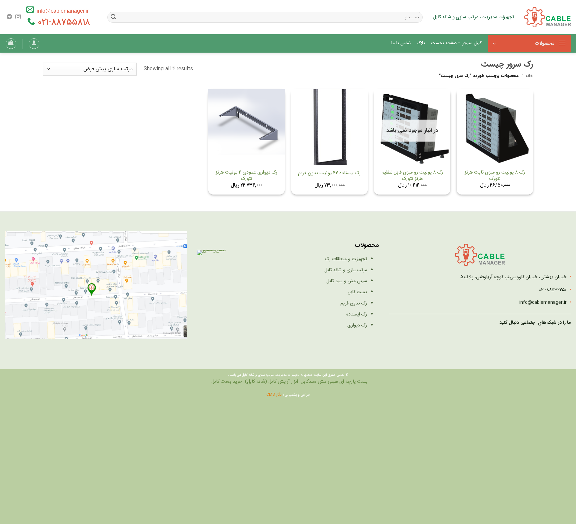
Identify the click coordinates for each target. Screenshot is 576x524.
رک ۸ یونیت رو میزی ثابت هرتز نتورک (495, 176)
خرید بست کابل (226, 381)
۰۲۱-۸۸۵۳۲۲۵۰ (553, 289)
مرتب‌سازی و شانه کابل (345, 269)
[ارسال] (113, 17)
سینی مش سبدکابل (319, 381)
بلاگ (421, 43)
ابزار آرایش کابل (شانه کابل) (271, 381)
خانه (529, 76)
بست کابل (357, 291)
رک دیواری (357, 325)
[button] (529, 43)
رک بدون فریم (353, 303)
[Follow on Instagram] (18, 17)
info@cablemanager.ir (61, 11)
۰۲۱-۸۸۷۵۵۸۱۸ (62, 22)
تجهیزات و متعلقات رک (346, 258)
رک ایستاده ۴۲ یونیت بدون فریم (329, 173)
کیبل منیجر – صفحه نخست (456, 43)
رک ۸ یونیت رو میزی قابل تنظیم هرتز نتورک (412, 176)
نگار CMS (274, 394)
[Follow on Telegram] (9, 17)
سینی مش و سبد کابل (346, 280)
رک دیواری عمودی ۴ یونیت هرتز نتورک (246, 176)
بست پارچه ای (353, 381)
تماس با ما (401, 43)
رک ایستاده (356, 314)
